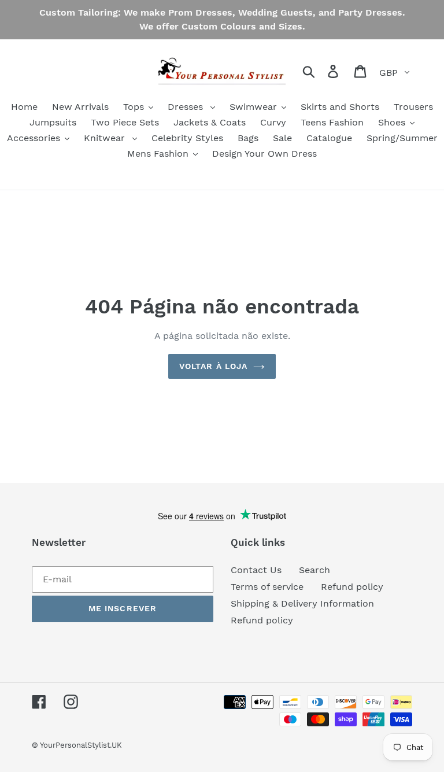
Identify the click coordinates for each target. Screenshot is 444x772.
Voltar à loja (213, 366)
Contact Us (256, 569)
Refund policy (352, 586)
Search (314, 569)
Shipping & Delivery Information (302, 603)
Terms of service (267, 586)
